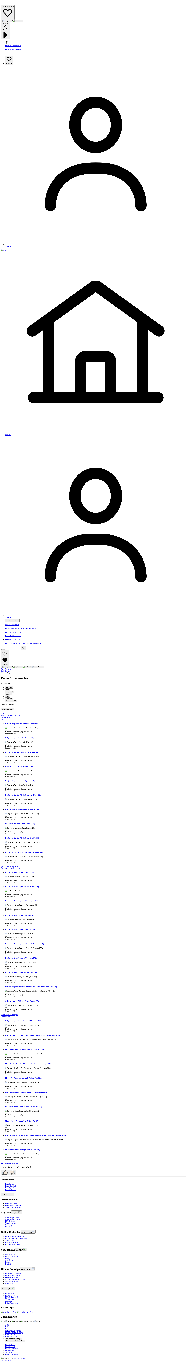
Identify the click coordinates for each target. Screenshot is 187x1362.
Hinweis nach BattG (12, 1335)
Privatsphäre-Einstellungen (14, 1333)
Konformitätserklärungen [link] (13, 1339)
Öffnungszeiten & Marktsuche (15, 1279)
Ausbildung (9, 1260)
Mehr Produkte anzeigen (9, 866)
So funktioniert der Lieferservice (16, 1238)
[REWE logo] (4, 250)
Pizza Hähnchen (10, 1190)
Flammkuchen (6, 717)
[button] (6, 730)
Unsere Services (10, 1223)
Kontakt (8, 1264)
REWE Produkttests (12, 1227)
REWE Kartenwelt (11, 1297)
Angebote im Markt (12, 1217)
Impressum (9, 1329)
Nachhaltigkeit (10, 1254)
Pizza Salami (9, 1184)
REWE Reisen (10, 1293)
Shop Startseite (6, 669)
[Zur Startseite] (8, 4)
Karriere (8, 1258)
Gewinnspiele (10, 1225)
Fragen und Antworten (13, 1274)
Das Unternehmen (11, 1256)
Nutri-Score (9, 1283)
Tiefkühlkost (5, 671)
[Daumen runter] (12, 1172)
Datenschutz (9, 1327)
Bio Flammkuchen (11, 1203)
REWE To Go (10, 1295)
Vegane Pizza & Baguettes (14, 1207)
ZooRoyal (8, 1301)
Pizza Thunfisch (10, 1186)
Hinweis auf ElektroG (12, 1336)
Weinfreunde (9, 1299)
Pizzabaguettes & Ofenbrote (10, 715)
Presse (7, 1262)
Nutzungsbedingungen (13, 1331)
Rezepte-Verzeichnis (12, 1277)
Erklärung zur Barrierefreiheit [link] (15, 1341)
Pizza (3, 713)
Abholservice (9, 1240)
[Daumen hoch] (5, 1172)
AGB (7, 1325)
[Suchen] (23, 648)
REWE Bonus (10, 1221)
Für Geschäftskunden (12, 1244)
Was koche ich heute (12, 1281)
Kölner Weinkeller (11, 1303)
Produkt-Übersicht (11, 1242)
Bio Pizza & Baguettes (13, 1205)
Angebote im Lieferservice (14, 1219)
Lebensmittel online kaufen (14, 1237)
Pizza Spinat (9, 1188)
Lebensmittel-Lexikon (12, 1276)
